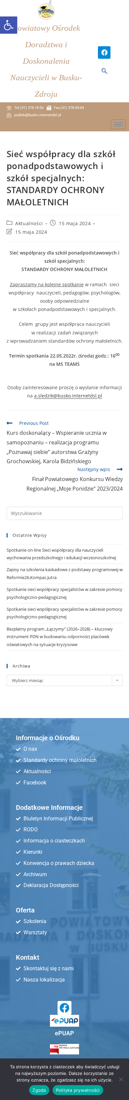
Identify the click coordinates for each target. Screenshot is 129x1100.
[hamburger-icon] (118, 124)
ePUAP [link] (64, 1033)
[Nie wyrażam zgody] (120, 1079)
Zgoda (39, 1090)
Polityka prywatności (78, 1090)
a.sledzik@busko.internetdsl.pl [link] (68, 396)
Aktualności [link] (29, 223)
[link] (8, 25)
